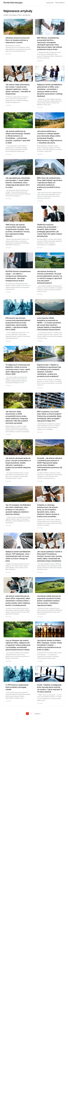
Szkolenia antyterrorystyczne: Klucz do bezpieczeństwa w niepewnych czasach (18, 40)
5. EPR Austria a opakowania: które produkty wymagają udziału (17, 687)
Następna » (38, 713)
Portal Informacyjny (13, 2)
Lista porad (49, 2)
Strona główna (60, 2)
